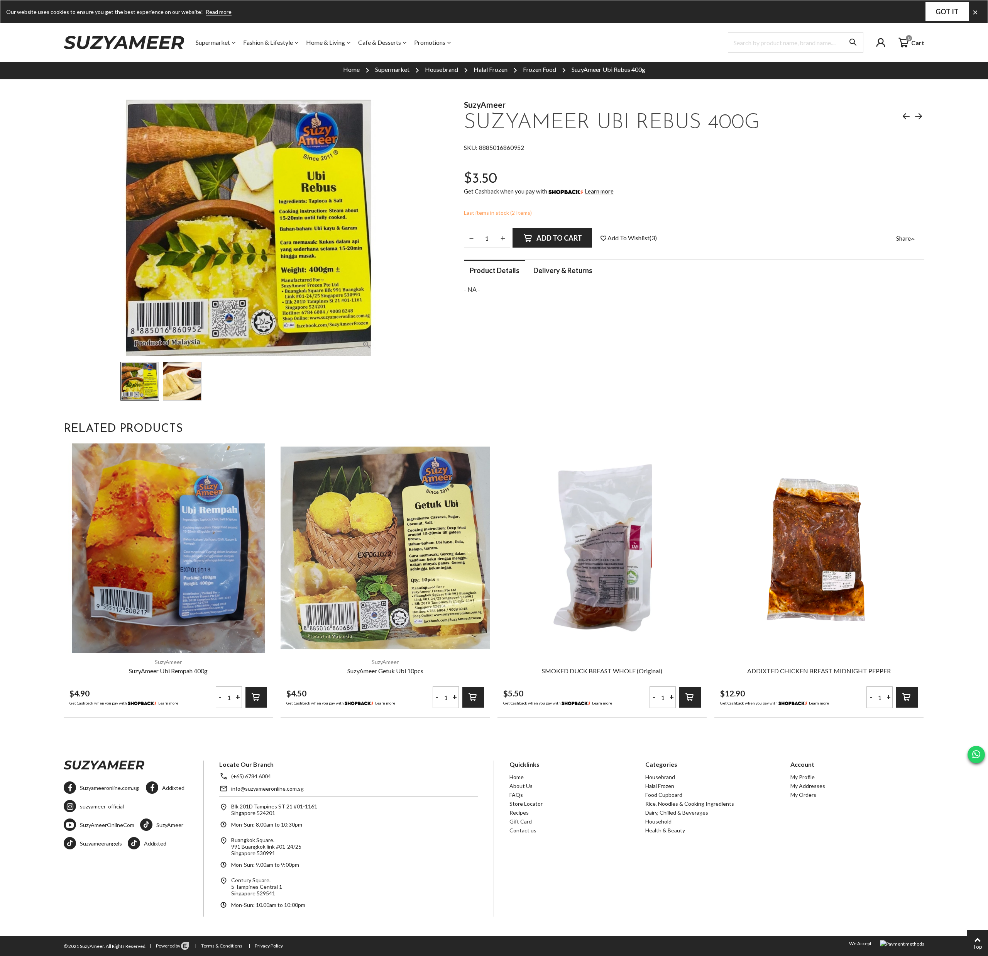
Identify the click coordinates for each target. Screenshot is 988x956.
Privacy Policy (268, 946)
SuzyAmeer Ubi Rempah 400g (168, 670)
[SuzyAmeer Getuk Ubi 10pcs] (385, 548)
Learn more (599, 191)
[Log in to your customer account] (886, 42)
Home (516, 777)
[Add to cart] (256, 697)
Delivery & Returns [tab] (562, 270)
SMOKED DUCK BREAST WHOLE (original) (602, 670)
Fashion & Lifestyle (268, 42)
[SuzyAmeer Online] (124, 42)
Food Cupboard (663, 794)
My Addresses (807, 786)
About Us (521, 786)
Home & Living (325, 42)
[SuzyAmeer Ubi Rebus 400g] (366, 346)
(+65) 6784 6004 (251, 776)
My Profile (802, 777)
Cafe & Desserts (379, 42)
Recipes (519, 812)
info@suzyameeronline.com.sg (267, 788)
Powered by (168, 946)
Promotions (429, 42)
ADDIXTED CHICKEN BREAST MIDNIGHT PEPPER (819, 670)
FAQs (516, 794)
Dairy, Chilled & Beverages (676, 812)
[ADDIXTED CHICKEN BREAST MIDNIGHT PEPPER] (819, 548)
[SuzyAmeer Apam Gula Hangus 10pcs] (906, 117)
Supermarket (213, 42)
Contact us (522, 830)
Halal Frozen (659, 786)
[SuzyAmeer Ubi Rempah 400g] (918, 117)
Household (658, 821)
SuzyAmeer (485, 104)
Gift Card (520, 821)
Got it (947, 11)
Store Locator (526, 803)
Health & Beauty (665, 830)
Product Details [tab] (494, 270)
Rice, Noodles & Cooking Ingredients (689, 803)
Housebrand (660, 777)
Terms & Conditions (221, 946)
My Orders (803, 794)
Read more (219, 11)
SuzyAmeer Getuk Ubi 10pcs (385, 670)
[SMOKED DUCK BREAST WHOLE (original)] (602, 548)
